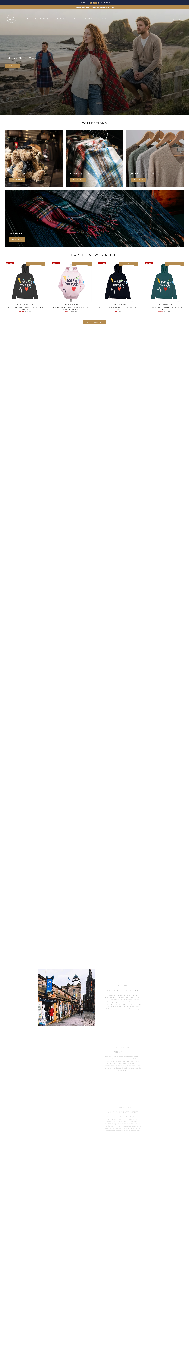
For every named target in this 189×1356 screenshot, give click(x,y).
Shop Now (17, 180)
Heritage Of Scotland (25, 304)
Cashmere (74, 18)
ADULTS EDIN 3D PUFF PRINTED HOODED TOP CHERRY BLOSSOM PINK (71, 308)
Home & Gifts (60, 18)
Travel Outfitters (71, 304)
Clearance (101, 18)
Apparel (26, 18)
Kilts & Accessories (42, 18)
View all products (94, 322)
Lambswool (88, 18)
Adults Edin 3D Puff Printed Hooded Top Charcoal (24, 308)
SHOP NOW (12, 65)
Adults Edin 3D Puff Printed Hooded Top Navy (117, 308)
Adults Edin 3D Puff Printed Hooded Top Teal (164, 308)
